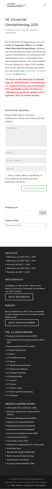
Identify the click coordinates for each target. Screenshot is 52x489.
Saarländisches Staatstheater (18, 459)
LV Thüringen (12, 395)
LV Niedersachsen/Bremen (17, 369)
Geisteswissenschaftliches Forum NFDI (22, 433)
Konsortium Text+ (14, 448)
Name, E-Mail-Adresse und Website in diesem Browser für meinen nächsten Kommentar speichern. (23, 178)
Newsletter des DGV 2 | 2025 (18, 272)
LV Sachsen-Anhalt (14, 387)
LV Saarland (12, 380)
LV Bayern (11, 354)
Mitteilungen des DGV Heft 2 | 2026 (21, 257)
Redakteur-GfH (13, 30)
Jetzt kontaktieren (21, 322)
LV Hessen (11, 361)
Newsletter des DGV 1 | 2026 (18, 264)
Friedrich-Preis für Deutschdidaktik (21, 429)
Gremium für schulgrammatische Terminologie (25, 444)
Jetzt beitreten (19, 296)
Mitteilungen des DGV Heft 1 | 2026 (21, 260)
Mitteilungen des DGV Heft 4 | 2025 (21, 268)
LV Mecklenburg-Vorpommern (19, 365)
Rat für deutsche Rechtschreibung (20, 456)
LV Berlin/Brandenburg (16, 357)
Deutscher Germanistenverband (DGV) (22, 336)
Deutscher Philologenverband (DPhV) (22, 418)
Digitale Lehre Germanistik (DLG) (20, 422)
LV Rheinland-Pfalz (14, 376)
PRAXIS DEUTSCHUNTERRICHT (21, 452)
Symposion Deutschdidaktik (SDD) (21, 463)
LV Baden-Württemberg (16, 350)
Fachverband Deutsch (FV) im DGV (21, 346)
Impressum (29, 485)
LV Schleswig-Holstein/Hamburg (20, 391)
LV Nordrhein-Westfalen (16, 372)
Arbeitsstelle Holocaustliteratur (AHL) (22, 407)
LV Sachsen (11, 384)
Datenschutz (40, 485)
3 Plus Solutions (17, 485)
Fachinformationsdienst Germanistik (21, 425)
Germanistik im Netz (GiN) (17, 440)
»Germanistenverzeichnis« (17, 437)
